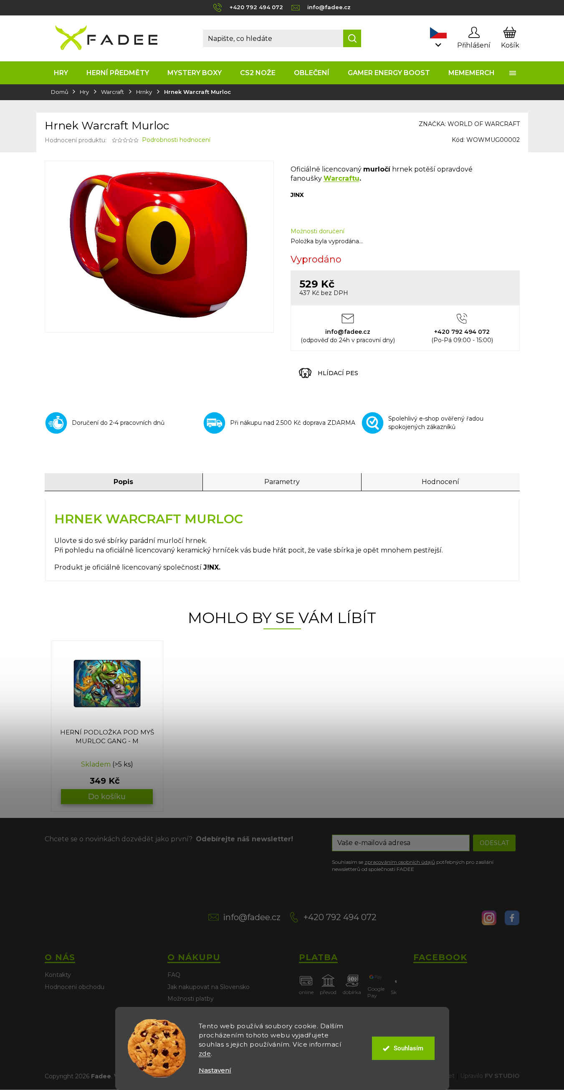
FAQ (173, 975)
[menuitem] (61, 72)
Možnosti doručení (317, 231)
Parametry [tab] (282, 482)
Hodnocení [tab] (440, 482)
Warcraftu (341, 178)
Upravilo (490, 1076)
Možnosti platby (190, 998)
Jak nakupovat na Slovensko (208, 987)
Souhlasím (408, 1048)
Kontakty (58, 975)
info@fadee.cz (252, 917)
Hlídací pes (338, 373)
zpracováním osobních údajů (399, 862)
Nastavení (215, 1070)
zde (205, 1053)
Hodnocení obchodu (74, 987)
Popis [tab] (123, 482)
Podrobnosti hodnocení (176, 140)
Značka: (469, 124)
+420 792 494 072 (340, 917)
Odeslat (494, 843)
